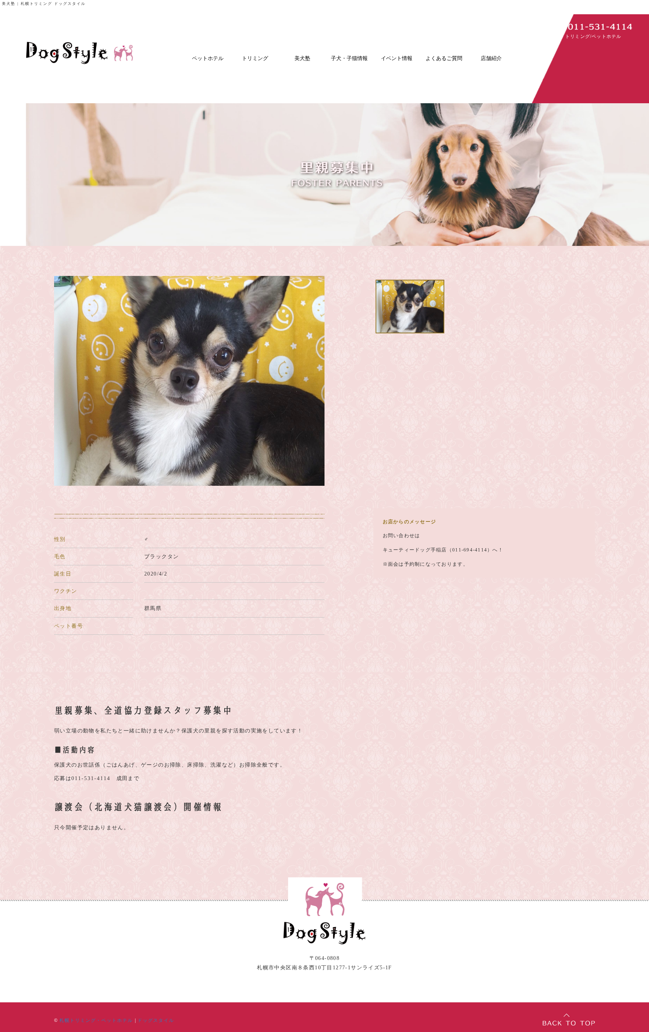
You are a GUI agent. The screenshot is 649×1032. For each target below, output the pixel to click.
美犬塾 (302, 58)
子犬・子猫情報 (349, 58)
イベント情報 (396, 58)
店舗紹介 (491, 58)
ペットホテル (207, 58)
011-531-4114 (90, 778)
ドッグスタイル (155, 1020)
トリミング (255, 58)
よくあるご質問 (444, 58)
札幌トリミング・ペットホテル (96, 1020)
